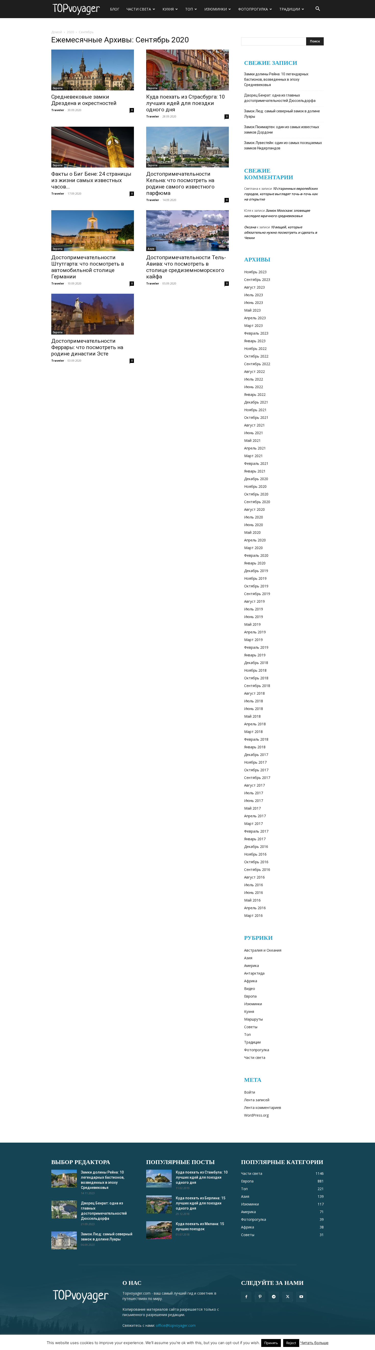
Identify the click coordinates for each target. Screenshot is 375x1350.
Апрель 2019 (255, 632)
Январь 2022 (255, 394)
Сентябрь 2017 (257, 777)
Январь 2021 (255, 471)
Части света (139, 9)
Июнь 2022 (253, 386)
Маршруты (253, 1019)
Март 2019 (253, 639)
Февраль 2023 (256, 333)
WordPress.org (256, 1115)
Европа (57, 88)
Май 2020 (252, 532)
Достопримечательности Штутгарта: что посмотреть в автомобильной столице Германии (87, 267)
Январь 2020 (255, 563)
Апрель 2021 (255, 448)
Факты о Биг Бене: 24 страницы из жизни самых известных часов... (91, 180)
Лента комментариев (262, 1107)
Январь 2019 (255, 655)
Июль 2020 (253, 517)
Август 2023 (254, 287)
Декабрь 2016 (256, 846)
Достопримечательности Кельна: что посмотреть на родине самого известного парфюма (180, 183)
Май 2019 (252, 624)
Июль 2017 (253, 792)
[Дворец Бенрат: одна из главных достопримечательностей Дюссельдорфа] (64, 1209)
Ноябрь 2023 (255, 271)
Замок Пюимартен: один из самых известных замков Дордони (281, 129)
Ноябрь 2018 (255, 670)
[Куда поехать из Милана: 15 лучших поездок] (159, 1230)
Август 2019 (254, 601)
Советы (250, 1026)
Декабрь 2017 (256, 754)
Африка (250, 980)
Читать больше (314, 1342)
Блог (114, 9)
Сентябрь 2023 (257, 279)
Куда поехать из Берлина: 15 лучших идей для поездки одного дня (200, 1203)
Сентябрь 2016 (257, 869)
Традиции (289, 9)
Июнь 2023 (253, 302)
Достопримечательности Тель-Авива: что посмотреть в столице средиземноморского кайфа (186, 267)
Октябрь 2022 (256, 356)
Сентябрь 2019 (257, 593)
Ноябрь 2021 (255, 409)
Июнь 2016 (253, 892)
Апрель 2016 (255, 907)
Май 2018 (252, 716)
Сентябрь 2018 (257, 685)
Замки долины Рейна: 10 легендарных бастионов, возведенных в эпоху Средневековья (276, 79)
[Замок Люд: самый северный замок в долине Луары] (64, 1240)
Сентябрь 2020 (257, 501)
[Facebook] (246, 1297)
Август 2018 (254, 693)
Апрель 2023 (255, 317)
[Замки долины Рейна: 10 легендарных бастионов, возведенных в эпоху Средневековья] (64, 1179)
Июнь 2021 (253, 432)
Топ (189, 9)
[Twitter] (287, 1297)
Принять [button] (271, 1343)
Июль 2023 (253, 294)
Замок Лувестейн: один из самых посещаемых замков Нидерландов (283, 145)
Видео (249, 988)
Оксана (250, 227)
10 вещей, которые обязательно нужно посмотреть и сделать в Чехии (280, 232)
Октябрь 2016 (256, 861)
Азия (151, 249)
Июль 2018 (253, 700)
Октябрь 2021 (256, 417)
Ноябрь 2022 (255, 348)
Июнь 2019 (253, 616)
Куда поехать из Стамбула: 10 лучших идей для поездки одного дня (202, 1177)
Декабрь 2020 (256, 478)
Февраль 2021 (256, 463)
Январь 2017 (255, 838)
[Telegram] (274, 1297)
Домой (56, 32)
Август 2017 (254, 785)
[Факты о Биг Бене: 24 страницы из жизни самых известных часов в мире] (92, 147)
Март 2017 (253, 823)
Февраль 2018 (256, 739)
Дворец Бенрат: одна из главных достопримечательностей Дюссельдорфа (280, 98)
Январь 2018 (255, 746)
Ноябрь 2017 (255, 762)
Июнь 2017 (253, 800)
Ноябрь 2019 (255, 578)
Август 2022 (254, 371)
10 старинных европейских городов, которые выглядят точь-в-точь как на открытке (281, 194)
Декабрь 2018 (256, 662)
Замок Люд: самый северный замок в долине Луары (282, 114)
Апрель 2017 (255, 815)
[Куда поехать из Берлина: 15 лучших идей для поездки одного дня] (159, 1204)
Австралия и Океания (262, 950)
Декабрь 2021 (256, 402)
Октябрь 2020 (256, 494)
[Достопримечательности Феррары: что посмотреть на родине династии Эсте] (92, 314)
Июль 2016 (253, 884)
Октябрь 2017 (256, 769)
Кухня (168, 9)
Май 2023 (252, 310)
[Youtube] (301, 1297)
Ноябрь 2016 (255, 854)
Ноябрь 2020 (255, 486)
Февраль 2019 (256, 647)
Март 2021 (253, 455)
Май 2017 (252, 808)
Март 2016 (253, 915)
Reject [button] (291, 1343)
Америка (251, 965)
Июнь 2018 (253, 708)
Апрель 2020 (255, 540)
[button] (317, 9)
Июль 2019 (253, 609)
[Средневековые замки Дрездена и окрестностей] (92, 70)
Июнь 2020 (253, 524)
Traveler (57, 110)
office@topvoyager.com (176, 1325)
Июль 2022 (253, 379)
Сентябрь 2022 (257, 363)
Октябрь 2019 (256, 586)
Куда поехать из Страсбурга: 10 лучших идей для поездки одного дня (185, 103)
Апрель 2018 (255, 723)
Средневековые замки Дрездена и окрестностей (84, 100)
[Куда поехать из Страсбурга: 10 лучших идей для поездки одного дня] (187, 70)
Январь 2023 (255, 340)
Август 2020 (254, 509)
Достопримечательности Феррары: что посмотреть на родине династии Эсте (87, 347)
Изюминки (215, 9)
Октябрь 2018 (256, 678)
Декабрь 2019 (256, 570)
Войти (249, 1092)
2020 (70, 32)
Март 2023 (253, 325)
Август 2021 (254, 425)
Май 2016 (252, 900)
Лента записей (256, 1099)
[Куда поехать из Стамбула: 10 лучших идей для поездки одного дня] (159, 1179)
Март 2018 (253, 731)
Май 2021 (252, 440)
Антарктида (254, 973)
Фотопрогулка (253, 9)
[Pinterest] (260, 1297)
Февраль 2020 (256, 555)
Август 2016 (254, 877)
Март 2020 (253, 547)
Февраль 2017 (256, 831)
